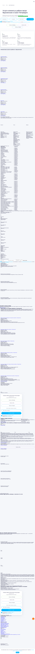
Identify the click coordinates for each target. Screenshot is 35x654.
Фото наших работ (3, 629)
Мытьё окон (2, 100)
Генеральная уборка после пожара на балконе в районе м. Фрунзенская (11, 364)
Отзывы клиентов (3, 629)
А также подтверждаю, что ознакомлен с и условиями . (11, 416)
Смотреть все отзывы (4, 442)
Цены (1, 628)
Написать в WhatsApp (4, 445)
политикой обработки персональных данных (26, 261)
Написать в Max (12, 599)
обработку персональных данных (9, 21)
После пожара (3, 618)
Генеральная (2, 617)
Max (1, 634)
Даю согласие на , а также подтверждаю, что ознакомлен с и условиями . (18, 262)
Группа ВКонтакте (11, 634)
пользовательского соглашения (5, 262)
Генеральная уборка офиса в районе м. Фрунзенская (8, 329)
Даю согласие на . (7, 21)
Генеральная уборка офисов (5, 623)
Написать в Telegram (12, 405)
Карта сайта (2, 632)
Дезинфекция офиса (3, 627)
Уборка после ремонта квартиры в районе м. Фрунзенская (9, 352)
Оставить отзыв (3, 425)
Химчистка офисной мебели (5, 626)
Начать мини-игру (2, 307)
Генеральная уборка (3, 56)
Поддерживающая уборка (4, 78)
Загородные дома (3, 620)
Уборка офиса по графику (4, 624)
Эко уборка (2, 619)
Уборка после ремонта (4, 67)
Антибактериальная (3, 619)
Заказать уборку (25, 260)
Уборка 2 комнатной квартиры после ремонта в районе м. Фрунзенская (11, 317)
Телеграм (3, 634)
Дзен (14, 634)
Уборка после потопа (4, 621)
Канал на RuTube (17, 634)
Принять (17, 652)
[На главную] (3, 1)
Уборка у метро (3, 631)
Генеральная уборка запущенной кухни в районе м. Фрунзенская (10, 375)
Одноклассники (6, 634)
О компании (2, 630)
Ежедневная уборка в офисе (5, 625)
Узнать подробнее (3, 60)
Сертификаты (2, 633)
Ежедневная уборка (3, 89)
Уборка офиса (3, 111)
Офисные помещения (4, 622)
